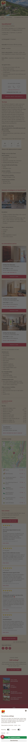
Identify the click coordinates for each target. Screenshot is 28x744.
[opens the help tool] (2, 736)
